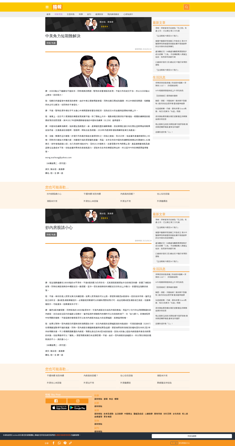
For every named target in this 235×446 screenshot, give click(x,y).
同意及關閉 (192, 436)
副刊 (89, 14)
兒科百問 (167, 413)
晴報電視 (59, 14)
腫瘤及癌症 (138, 413)
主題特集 (71, 14)
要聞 (106, 398)
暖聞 (116, 398)
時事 (81, 14)
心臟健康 (149, 413)
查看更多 (104, 26)
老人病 (185, 413)
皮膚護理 (98, 416)
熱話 (111, 398)
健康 (48, 14)
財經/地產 (51, 42)
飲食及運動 (108, 413)
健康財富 (99, 14)
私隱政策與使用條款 (62, 435)
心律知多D (128, 14)
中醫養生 (128, 413)
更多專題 (108, 416)
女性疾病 (177, 413)
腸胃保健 (158, 413)
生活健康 (119, 413)
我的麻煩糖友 (113, 14)
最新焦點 (98, 398)
